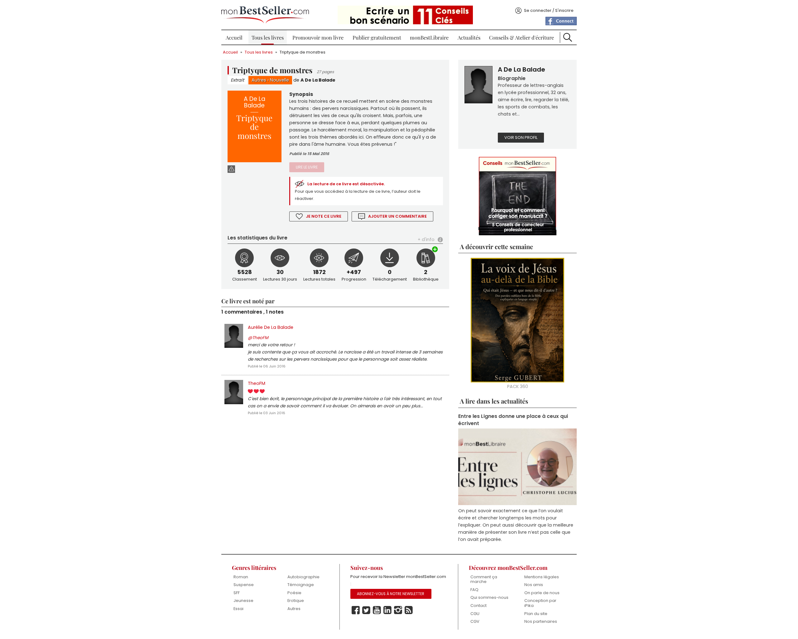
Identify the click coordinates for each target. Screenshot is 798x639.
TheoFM (256, 383)
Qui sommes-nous (489, 597)
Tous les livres (268, 37)
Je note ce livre (323, 216)
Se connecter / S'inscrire (549, 10)
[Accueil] (265, 15)
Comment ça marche (483, 579)
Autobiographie (303, 577)
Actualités (469, 37)
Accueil (234, 37)
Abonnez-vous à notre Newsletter (390, 593)
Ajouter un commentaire (397, 216)
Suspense (243, 585)
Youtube (377, 610)
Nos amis (533, 585)
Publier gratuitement (377, 37)
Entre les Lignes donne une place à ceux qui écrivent (513, 420)
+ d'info (426, 239)
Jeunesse (243, 601)
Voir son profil (520, 137)
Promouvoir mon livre (318, 37)
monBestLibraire (429, 37)
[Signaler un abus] (231, 169)
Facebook (355, 610)
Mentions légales (541, 577)
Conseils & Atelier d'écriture (521, 37)
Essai (238, 609)
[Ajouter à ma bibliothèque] (435, 249)
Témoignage (300, 585)
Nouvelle (279, 80)
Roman (240, 577)
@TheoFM (258, 338)
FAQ (474, 590)
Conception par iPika (540, 603)
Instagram (398, 610)
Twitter (366, 610)
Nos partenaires (540, 621)
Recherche (567, 37)
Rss (408, 610)
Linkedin (387, 610)
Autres (259, 80)
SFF (236, 593)
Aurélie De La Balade (270, 327)
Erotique (295, 601)
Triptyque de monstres (302, 52)
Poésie (294, 593)
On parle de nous (542, 593)
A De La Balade (317, 80)
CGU (474, 614)
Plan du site (535, 614)
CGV (474, 621)
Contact (478, 605)
